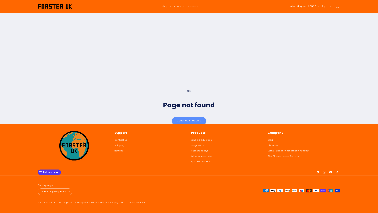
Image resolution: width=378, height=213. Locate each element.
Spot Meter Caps (201, 161)
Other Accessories (201, 156)
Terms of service (99, 202)
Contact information (137, 202)
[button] (166, 6)
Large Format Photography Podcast (288, 150)
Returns (118, 150)
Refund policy (65, 202)
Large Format (199, 145)
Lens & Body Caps (201, 139)
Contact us (120, 139)
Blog (270, 139)
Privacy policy (81, 202)
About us (273, 145)
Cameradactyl (199, 150)
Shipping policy (117, 202)
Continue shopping (189, 120)
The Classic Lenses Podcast (284, 156)
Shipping (119, 145)
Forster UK (50, 202)
